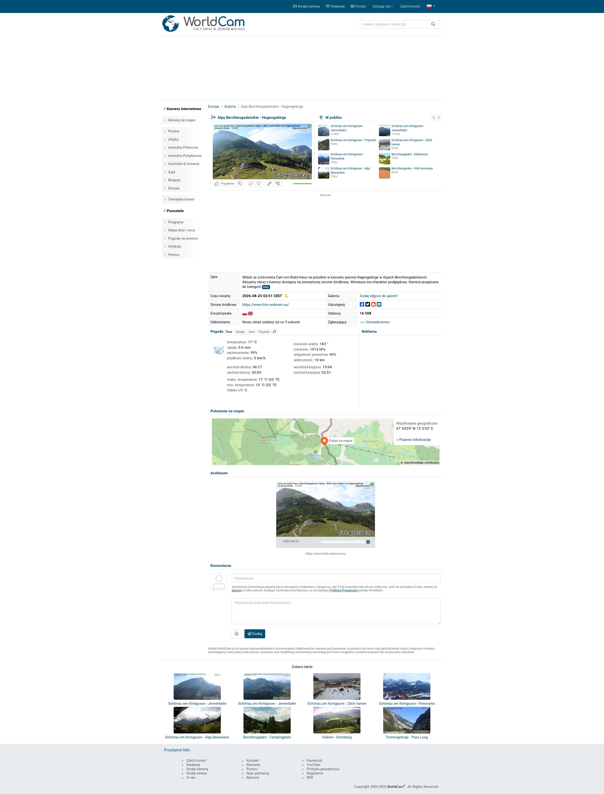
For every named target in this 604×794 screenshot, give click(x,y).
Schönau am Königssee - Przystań (353, 140)
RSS (310, 777)
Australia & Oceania (183, 164)
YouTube (313, 765)
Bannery (253, 777)
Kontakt (253, 760)
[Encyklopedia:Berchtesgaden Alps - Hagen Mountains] (250, 313)
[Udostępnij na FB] (362, 304)
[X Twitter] (367, 304)
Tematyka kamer (181, 199)
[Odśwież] (274, 331)
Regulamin (315, 773)
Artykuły (174, 246)
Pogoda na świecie (183, 238)
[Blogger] (373, 304)
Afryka (173, 139)
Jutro (251, 331)
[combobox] (400, 24)
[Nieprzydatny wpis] (240, 183)
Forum (360, 6)
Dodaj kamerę (308, 6)
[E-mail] (379, 304)
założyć (237, 590)
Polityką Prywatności (344, 590)
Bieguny (174, 180)
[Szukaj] (433, 24)
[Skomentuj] (251, 183)
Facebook (314, 760)
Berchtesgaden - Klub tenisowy (412, 168)
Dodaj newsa (196, 773)
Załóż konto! (410, 6)
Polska (173, 131)
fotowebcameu (377, 322)
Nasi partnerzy (258, 773)
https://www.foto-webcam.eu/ (265, 305)
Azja (171, 172)
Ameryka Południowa (184, 156)
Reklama (253, 765)
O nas (190, 777)
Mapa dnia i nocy (181, 230)
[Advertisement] (325, 231)
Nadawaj (337, 6)
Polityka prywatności (323, 769)
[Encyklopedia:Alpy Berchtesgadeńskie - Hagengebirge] (244, 313)
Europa (173, 188)
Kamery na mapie (181, 120)
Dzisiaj (240, 331)
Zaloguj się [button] (381, 6)
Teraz (229, 331)
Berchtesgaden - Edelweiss (409, 154)
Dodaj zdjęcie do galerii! (379, 296)
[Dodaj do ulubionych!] (259, 183)
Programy (175, 222)
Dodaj (256, 633)
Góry (266, 287)
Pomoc (174, 255)
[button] (431, 6)
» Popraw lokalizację (413, 439)
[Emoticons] (237, 633)
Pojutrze (264, 331)
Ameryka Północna (183, 147)
